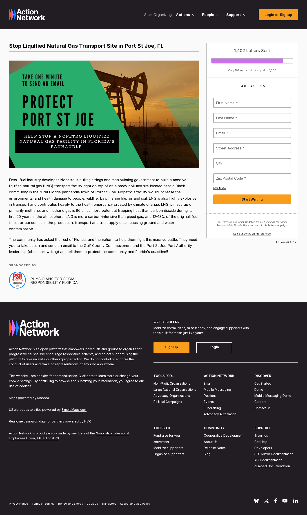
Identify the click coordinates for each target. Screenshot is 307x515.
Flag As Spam (288, 241)
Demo (258, 389)
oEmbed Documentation (272, 466)
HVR (87, 421)
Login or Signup (278, 14)
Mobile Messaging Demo (272, 396)
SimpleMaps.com (74, 409)
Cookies (92, 503)
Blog (207, 454)
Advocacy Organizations (172, 396)
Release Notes (215, 448)
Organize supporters (169, 454)
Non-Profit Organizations (172, 383)
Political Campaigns (168, 402)
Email (207, 383)
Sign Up (171, 347)
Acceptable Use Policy (135, 503)
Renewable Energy (70, 503)
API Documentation (268, 460)
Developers (263, 448)
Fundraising (212, 408)
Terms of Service (43, 503)
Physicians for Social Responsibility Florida (54, 281)
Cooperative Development (223, 435)
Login (214, 347)
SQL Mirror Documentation (273, 454)
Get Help (260, 441)
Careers (260, 402)
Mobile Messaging (217, 389)
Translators (109, 503)
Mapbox (43, 398)
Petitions (210, 396)
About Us (210, 441)
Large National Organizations (175, 389)
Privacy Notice (18, 503)
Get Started (262, 383)
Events (209, 402)
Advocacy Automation (220, 414)
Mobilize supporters (168, 448)
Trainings (261, 435)
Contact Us (262, 408)
